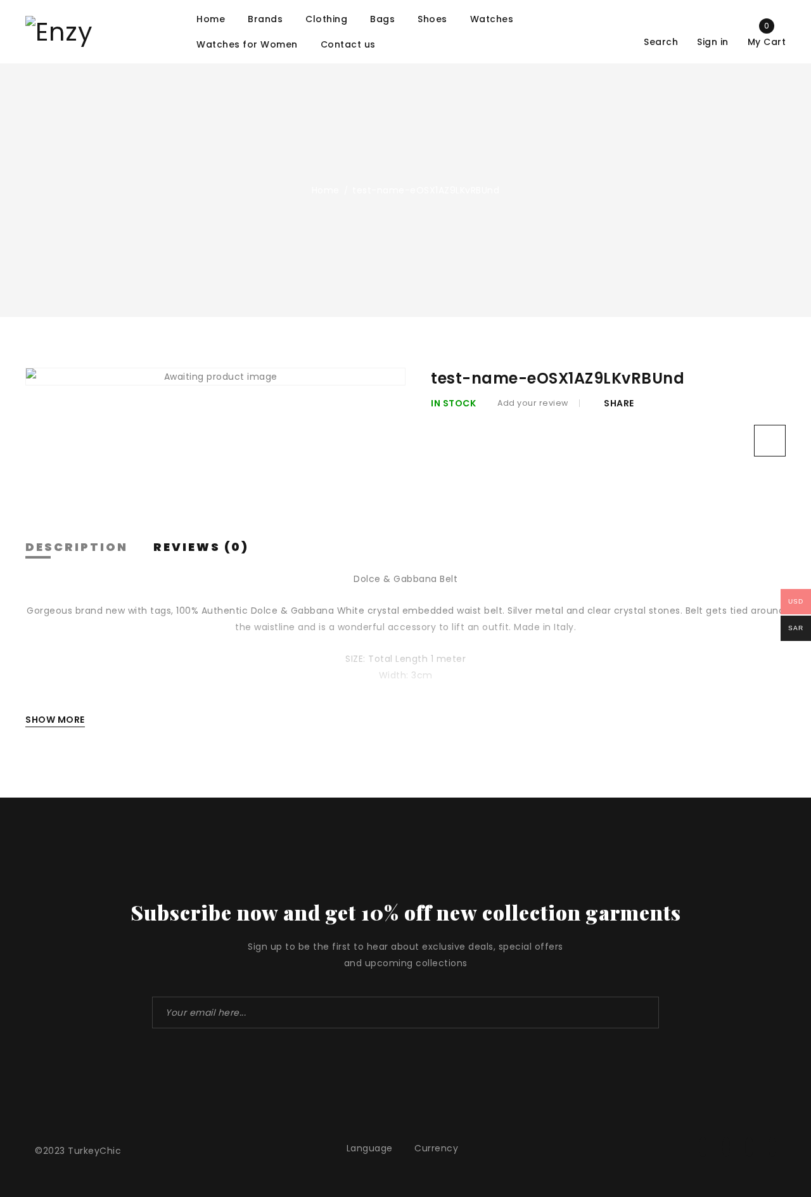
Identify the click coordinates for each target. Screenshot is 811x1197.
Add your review (532, 403)
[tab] (76, 547)
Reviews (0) (201, 547)
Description (76, 547)
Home (326, 190)
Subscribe (643, 1012)
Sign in (713, 41)
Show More (55, 719)
